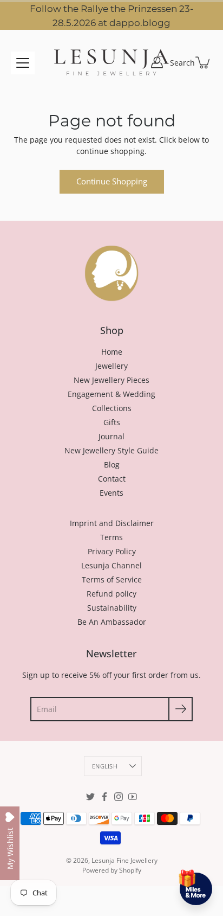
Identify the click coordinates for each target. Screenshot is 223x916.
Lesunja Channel (111, 565)
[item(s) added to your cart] (203, 62)
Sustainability (111, 608)
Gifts (111, 422)
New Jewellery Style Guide (111, 450)
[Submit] (180, 709)
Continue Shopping (111, 181)
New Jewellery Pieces (111, 380)
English (104, 766)
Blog (112, 464)
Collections (112, 408)
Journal (111, 436)
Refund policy (111, 593)
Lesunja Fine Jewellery (124, 860)
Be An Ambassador (111, 622)
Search (182, 62)
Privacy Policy (112, 551)
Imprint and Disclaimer (112, 523)
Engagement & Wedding (111, 394)
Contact (112, 478)
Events (111, 493)
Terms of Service (112, 579)
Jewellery (111, 366)
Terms (111, 537)
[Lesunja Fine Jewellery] (111, 62)
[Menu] (23, 63)
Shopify (130, 870)
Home (111, 352)
